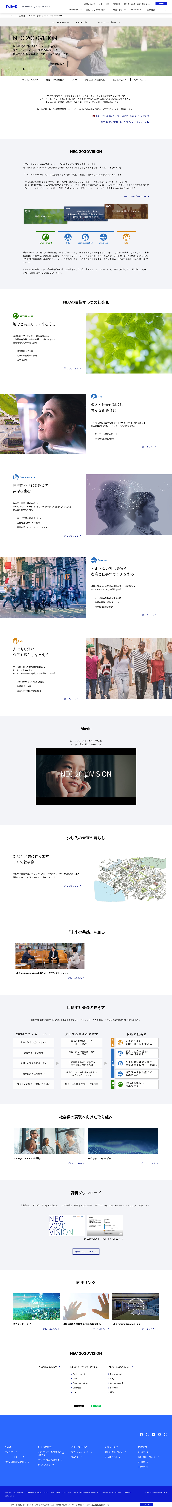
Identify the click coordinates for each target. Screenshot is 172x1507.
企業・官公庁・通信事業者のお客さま (49, 1453)
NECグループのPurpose (37, 16)
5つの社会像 (81, 22)
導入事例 (74, 1457)
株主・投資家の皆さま (147, 1457)
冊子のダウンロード (84, 1251)
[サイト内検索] (165, 10)
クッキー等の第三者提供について (37, 1493)
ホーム (12, 16)
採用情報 (141, 1467)
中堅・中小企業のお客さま (48, 1460)
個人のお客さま (44, 1464)
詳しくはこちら (71, 368)
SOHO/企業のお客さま (114, 1452)
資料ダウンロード (142, 79)
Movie (74, 79)
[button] (74, 9)
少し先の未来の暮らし (107, 22)
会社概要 (141, 1452)
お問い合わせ (9, 1496)
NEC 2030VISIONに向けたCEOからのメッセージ (123, 122)
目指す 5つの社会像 (55, 79)
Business (77, 1387)
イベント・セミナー (13, 1457)
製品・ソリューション (80, 1452)
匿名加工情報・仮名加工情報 (61, 1493)
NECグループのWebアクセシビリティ (87, 1493)
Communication (80, 1383)
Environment (79, 1374)
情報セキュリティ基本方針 (112, 1493)
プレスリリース (11, 1452)
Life (74, 1392)
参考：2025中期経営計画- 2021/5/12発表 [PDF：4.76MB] (122, 116)
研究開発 (141, 1462)
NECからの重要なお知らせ (15, 1462)
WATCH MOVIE (55, 64)
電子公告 (8, 1493)
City (75, 1378)
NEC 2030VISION (60, 22)
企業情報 (22, 16)
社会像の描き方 (120, 79)
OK (145, 1505)
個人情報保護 (97, 1505)
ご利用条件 (127, 1493)
